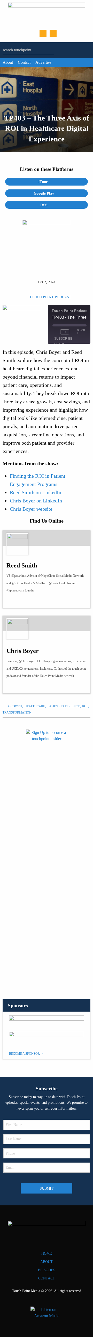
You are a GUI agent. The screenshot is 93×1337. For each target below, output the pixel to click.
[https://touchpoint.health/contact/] (46, 787)
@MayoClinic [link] (46, 576)
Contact (24, 62)
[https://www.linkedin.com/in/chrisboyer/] (33, 687)
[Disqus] (46, 917)
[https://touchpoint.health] (23, 687)
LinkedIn (53, 33)
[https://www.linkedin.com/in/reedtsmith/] (33, 601)
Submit (46, 1188)
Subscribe (63, 338)
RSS (44, 205)
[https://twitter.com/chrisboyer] (14, 687)
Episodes (46, 1270)
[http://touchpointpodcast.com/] (23, 601)
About (8, 62)
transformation (17, 712)
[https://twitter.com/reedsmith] (14, 601)
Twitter (43, 33)
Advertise (43, 62)
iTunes (44, 182)
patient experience (64, 706)
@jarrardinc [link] (18, 576)
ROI (85, 706)
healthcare (35, 706)
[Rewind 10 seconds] (55, 332)
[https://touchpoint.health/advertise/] (46, 1021)
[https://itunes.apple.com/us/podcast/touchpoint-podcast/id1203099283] (46, 1038)
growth (15, 706)
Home (46, 1253)
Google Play (44, 193)
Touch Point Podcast (50, 297)
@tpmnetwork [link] (15, 590)
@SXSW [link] (17, 583)
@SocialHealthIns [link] (60, 583)
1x (64, 332)
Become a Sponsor (25, 1053)
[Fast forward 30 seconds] (74, 332)
